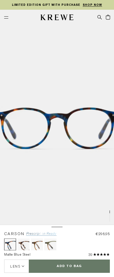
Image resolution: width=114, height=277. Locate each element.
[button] (99, 17)
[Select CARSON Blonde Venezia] (23, 244)
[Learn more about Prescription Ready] (41, 234)
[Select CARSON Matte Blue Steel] (10, 244)
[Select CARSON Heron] (37, 244)
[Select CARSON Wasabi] (50, 244)
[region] (57, 5)
